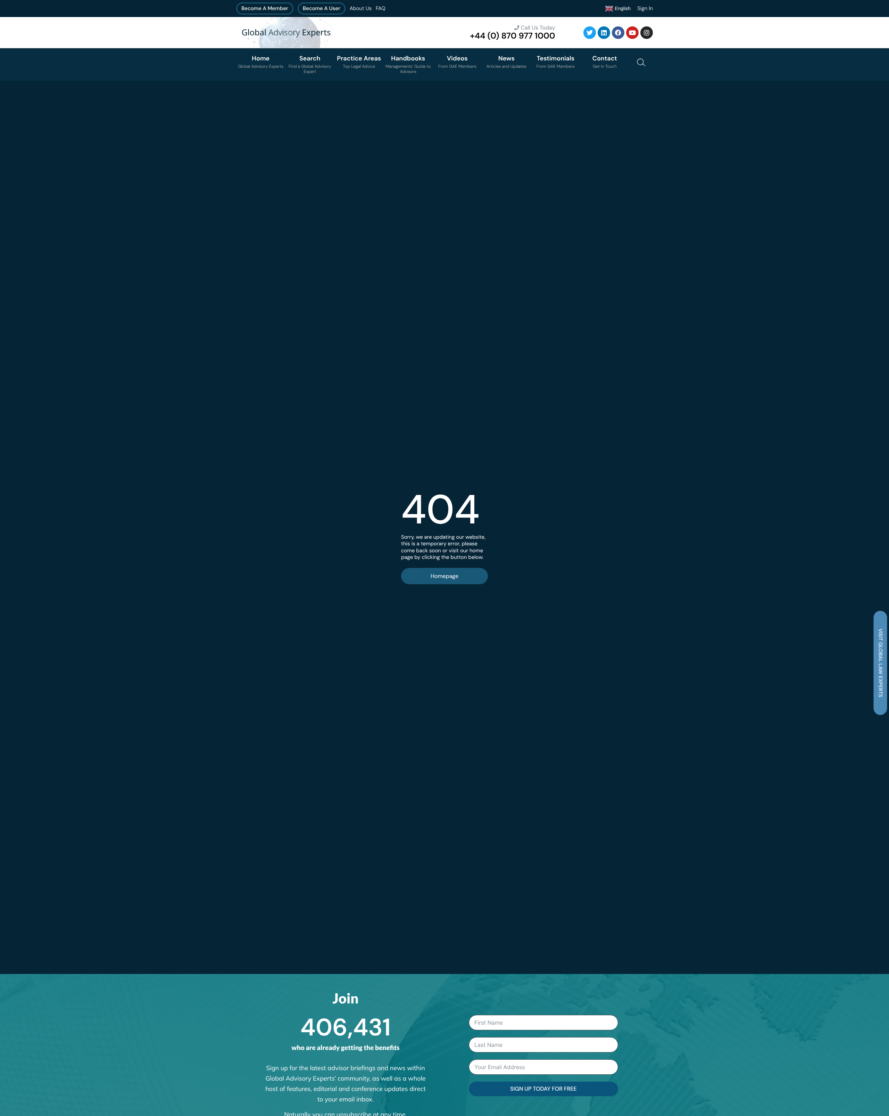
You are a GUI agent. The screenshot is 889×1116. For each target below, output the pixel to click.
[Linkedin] (604, 32)
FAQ (380, 8)
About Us (361, 8)
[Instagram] (646, 32)
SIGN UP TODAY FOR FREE (543, 1088)
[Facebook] (618, 32)
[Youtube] (632, 32)
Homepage (444, 576)
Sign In (645, 8)
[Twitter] (589, 32)
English (622, 8)
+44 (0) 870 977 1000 (512, 36)
